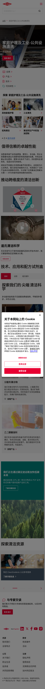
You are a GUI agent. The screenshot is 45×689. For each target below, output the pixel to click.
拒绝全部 (22, 364)
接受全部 (22, 371)
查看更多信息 (22, 357)
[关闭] (40, 315)
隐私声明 (33, 351)
